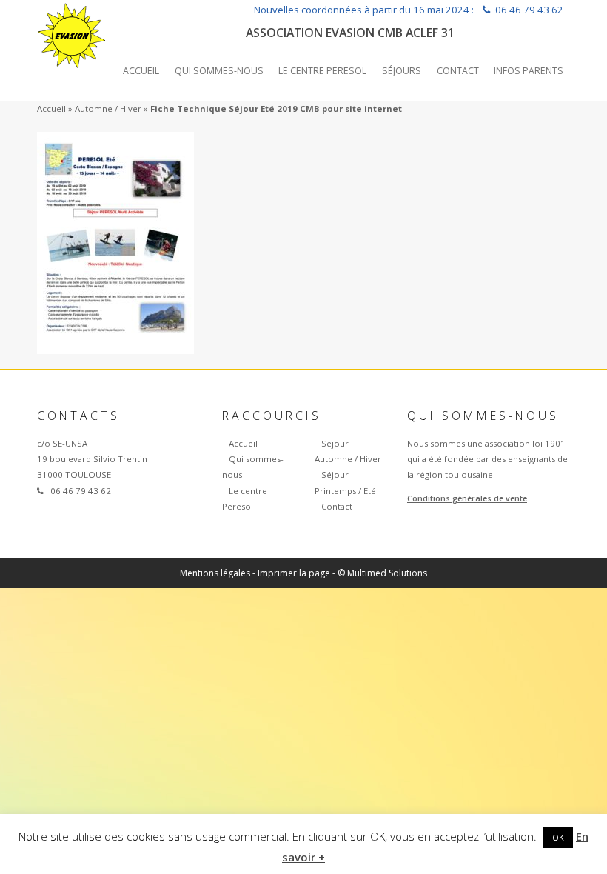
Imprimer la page (294, 573)
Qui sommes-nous (219, 70)
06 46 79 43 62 (529, 9)
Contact (458, 70)
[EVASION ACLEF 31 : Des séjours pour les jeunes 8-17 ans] (72, 33)
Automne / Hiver (108, 108)
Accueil (141, 70)
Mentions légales (215, 573)
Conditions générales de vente (467, 498)
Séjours (401, 70)
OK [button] (558, 837)
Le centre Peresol (322, 70)
